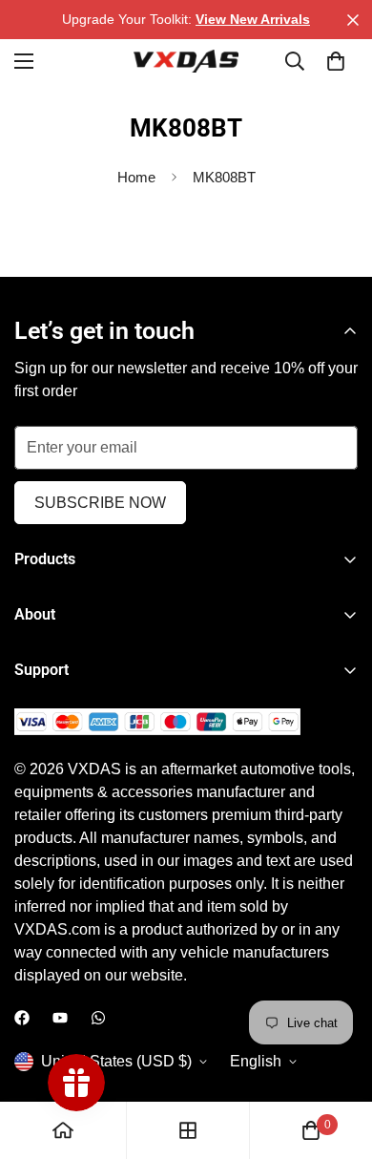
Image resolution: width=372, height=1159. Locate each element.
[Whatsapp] (98, 1017)
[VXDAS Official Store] (186, 61)
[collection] (187, 1130)
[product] (63, 1130)
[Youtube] (60, 1017)
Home (136, 177)
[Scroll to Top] (338, 1058)
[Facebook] (22, 1017)
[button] (336, 61)
